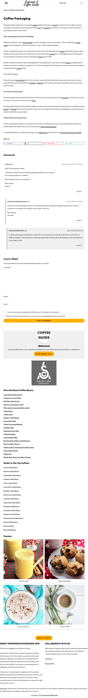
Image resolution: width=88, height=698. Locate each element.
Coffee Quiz (8, 454)
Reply (79, 191)
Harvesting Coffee (10, 421)
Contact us (48, 659)
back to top (43, 638)
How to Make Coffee (11, 437)
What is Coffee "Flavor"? (12, 444)
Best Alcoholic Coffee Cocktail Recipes (17, 441)
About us (13, 648)
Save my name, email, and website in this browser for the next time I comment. (33, 312)
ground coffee (27, 42)
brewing (32, 83)
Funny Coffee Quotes (11, 451)
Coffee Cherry (8, 414)
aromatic (47, 28)
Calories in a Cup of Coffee (12, 398)
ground (54, 25)
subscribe (47, 316)
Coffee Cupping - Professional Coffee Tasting (19, 447)
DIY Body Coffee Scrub (11, 401)
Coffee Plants (8, 411)
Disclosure (3, 688)
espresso (40, 83)
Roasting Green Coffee (11, 431)
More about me (43, 354)
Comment (7, 267)
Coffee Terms (43, 132)
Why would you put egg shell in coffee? (17, 408)
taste (39, 28)
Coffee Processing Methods (13, 424)
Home (6, 10)
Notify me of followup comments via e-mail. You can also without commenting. (35, 316)
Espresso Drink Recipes (48, 126)
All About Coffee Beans (16, 10)
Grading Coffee (9, 428)
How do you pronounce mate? (14, 405)
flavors (40, 57)
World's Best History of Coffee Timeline (17, 457)
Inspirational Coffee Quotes (13, 395)
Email (6, 304)
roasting (52, 54)
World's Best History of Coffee (71, 132)
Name (6, 296)
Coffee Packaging (9, 434)
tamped (13, 109)
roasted (35, 25)
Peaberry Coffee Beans (11, 418)
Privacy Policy (49, 663)
